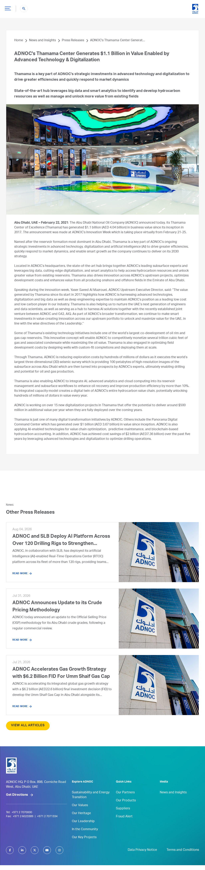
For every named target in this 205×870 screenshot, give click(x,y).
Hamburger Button (8, 8)
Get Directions (17, 795)
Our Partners (125, 792)
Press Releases (73, 40)
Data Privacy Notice (142, 850)
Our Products (126, 800)
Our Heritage (81, 813)
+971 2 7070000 (22, 812)
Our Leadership (83, 821)
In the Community (85, 829)
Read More (20, 573)
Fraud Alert (124, 816)
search (24, 9)
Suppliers (123, 808)
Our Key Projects (84, 837)
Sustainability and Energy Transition (91, 795)
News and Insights (42, 40)
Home (18, 40)
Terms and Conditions (183, 850)
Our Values (80, 805)
